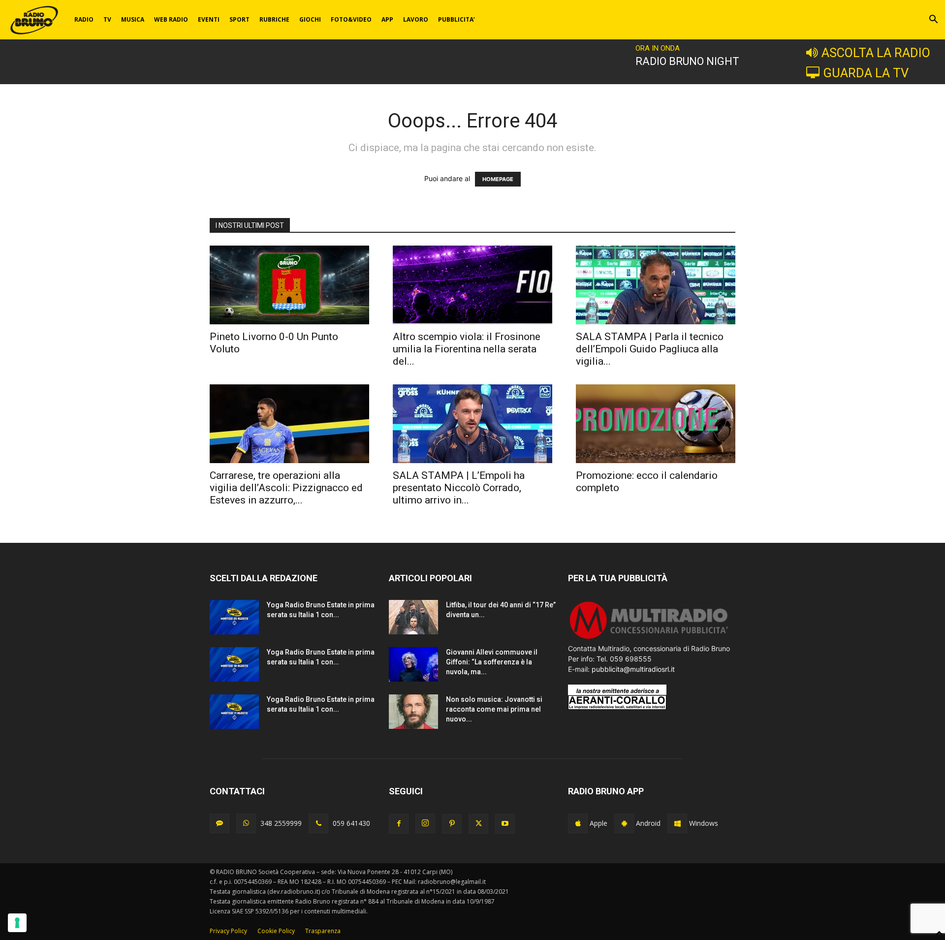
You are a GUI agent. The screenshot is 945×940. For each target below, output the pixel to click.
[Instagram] (425, 823)
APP (387, 19)
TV (107, 19)
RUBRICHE (274, 19)
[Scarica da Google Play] (624, 823)
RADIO (84, 19)
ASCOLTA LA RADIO (875, 52)
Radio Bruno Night (687, 61)
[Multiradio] (649, 638)
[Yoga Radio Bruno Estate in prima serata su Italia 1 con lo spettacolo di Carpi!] (234, 617)
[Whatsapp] (246, 823)
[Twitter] (478, 824)
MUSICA (132, 19)
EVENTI (209, 19)
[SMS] (219, 823)
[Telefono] (318, 823)
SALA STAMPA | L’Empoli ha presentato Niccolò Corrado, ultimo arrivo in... (459, 488)
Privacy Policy (228, 931)
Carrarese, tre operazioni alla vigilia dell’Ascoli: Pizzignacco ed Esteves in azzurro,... (286, 488)
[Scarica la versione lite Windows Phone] (677, 823)
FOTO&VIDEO (351, 19)
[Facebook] (399, 824)
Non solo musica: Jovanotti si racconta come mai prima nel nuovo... (494, 709)
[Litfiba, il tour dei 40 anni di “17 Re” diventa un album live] (413, 617)
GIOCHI (310, 19)
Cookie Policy (276, 931)
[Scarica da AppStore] (578, 823)
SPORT (239, 19)
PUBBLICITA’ (456, 19)
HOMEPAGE (497, 179)
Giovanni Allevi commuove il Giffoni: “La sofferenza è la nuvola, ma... (491, 662)
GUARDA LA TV (866, 72)
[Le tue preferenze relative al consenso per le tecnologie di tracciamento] (17, 922)
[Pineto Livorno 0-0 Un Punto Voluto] (289, 285)
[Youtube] (505, 824)
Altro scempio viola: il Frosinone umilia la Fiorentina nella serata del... (466, 349)
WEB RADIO (171, 19)
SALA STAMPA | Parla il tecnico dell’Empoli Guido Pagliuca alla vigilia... (650, 349)
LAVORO (415, 19)
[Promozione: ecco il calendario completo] (655, 423)
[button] (933, 20)
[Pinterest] (452, 824)
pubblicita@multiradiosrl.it (633, 669)
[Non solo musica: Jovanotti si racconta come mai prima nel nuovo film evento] (413, 711)
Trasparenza (323, 931)
